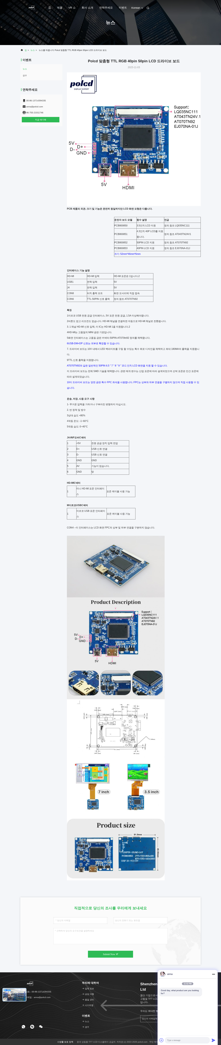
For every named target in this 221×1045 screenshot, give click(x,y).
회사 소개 (87, 7)
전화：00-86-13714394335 (38, 992)
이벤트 (123, 7)
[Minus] (213, 974)
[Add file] (161, 1040)
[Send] (213, 1040)
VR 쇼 (72, 7)
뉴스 (33, 50)
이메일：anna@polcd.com (38, 997)
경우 (25, 75)
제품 (59, 7)
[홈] (32, 7)
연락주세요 (106, 7)
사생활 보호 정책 (65, 1042)
